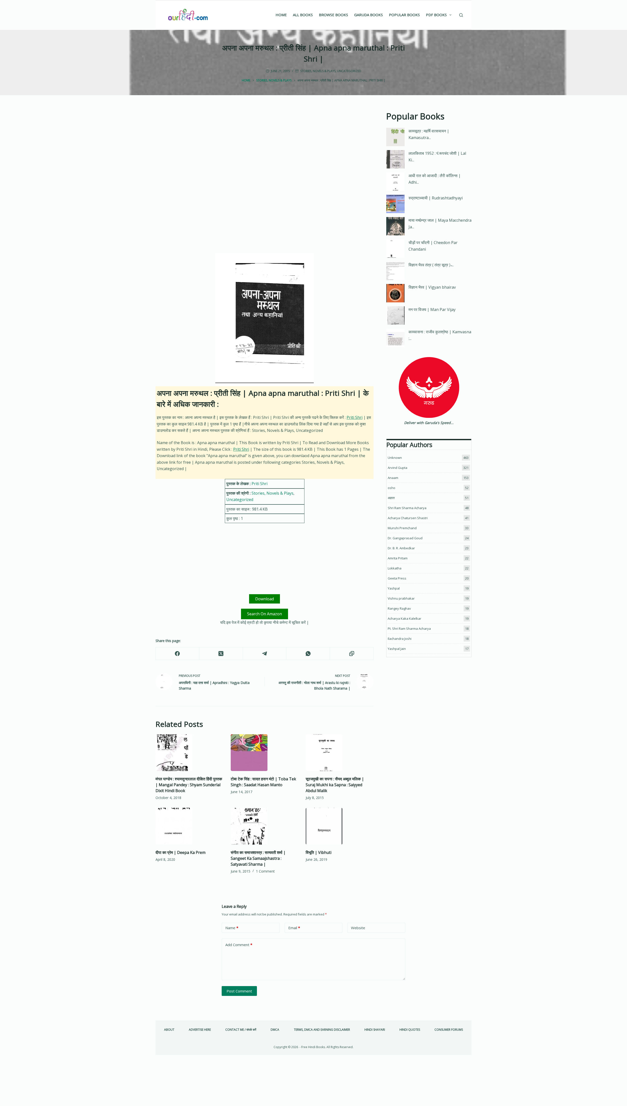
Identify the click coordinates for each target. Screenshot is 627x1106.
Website (358, 927)
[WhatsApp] (308, 653)
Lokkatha (394, 568)
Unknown (395, 457)
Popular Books (404, 14)
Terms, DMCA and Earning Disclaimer (322, 1030)
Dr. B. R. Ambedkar (401, 548)
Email (294, 927)
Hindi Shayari (374, 1030)
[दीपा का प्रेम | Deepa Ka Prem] (189, 826)
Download (264, 599)
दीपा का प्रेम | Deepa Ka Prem (180, 852)
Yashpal (394, 588)
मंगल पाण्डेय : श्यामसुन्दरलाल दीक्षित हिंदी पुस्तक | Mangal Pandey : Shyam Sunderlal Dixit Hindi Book (189, 784)
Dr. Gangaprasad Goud (405, 538)
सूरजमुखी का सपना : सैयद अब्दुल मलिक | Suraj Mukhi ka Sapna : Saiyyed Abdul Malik (335, 784)
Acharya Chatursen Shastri (408, 518)
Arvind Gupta (397, 467)
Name (231, 927)
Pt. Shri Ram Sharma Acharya (409, 628)
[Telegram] (265, 653)
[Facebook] (177, 653)
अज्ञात (391, 498)
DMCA (275, 1030)
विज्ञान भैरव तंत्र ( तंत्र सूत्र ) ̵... (431, 265)
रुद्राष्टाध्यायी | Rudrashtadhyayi (436, 198)
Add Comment (238, 944)
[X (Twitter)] (221, 653)
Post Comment (239, 991)
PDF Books (436, 14)
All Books (303, 14)
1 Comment (265, 871)
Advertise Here (200, 1030)
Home (281, 14)
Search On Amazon (264, 614)
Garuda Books (368, 14)
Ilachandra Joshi (399, 638)
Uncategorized (349, 71)
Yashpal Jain (397, 648)
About (169, 1030)
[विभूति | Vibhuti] (340, 826)
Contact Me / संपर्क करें (240, 1030)
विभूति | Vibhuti (318, 852)
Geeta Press (397, 578)
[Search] (461, 15)
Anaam (393, 478)
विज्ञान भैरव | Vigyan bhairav (432, 287)
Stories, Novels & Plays (318, 71)
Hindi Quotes (409, 1030)
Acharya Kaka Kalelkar (404, 618)
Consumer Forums (448, 1030)
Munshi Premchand (402, 528)
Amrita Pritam (398, 558)
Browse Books (333, 14)
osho (391, 488)
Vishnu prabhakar (401, 598)
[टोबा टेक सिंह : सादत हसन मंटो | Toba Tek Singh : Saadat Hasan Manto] (265, 752)
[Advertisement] (265, 146)
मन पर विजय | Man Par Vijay (432, 309)
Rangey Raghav (399, 608)
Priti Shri (354, 417)
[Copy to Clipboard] (352, 653)
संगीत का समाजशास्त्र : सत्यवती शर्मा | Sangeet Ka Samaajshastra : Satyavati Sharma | (258, 858)
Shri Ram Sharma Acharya (407, 508)
